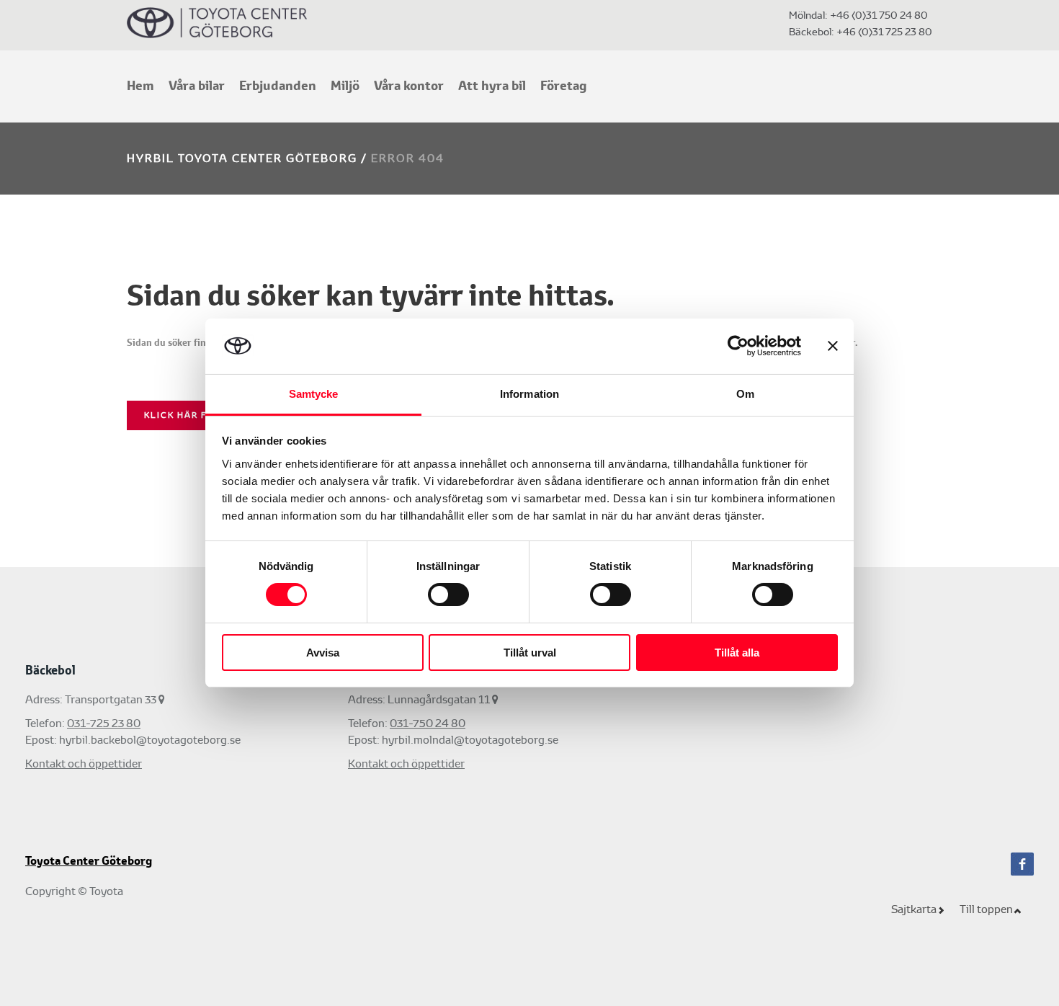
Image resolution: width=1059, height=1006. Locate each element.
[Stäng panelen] (833, 346)
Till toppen (986, 909)
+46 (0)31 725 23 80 (883, 31)
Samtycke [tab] (314, 394)
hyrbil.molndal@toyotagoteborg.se (470, 740)
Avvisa (322, 652)
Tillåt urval (530, 652)
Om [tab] (745, 394)
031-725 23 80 (103, 723)
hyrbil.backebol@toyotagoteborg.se (150, 740)
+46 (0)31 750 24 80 (879, 15)
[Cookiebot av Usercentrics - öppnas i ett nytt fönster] (738, 346)
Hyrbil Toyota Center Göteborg (242, 158)
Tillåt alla (737, 652)
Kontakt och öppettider (83, 763)
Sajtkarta (914, 909)
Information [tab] (529, 394)
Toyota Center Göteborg (88, 861)
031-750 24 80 (427, 723)
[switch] (448, 594)
